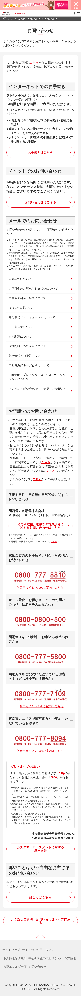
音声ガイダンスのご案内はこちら (41, 587)
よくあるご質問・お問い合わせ (25, 19)
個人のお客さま (20, 13)
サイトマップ (11, 949)
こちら (34, 62)
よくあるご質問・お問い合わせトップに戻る (40, 920)
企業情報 (70, 958)
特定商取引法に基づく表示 (45, 958)
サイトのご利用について (38, 949)
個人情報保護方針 (14, 958)
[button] (74, 13)
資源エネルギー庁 (15, 966)
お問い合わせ (37, 966)
